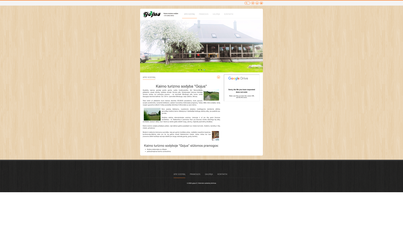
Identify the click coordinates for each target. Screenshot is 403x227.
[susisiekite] (261, 3)
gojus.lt (194, 183)
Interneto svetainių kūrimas (207, 183)
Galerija (209, 174)
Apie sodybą (179, 174)
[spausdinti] (218, 77)
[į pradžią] (252, 3)
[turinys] (257, 3)
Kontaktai (222, 174)
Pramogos (195, 174)
